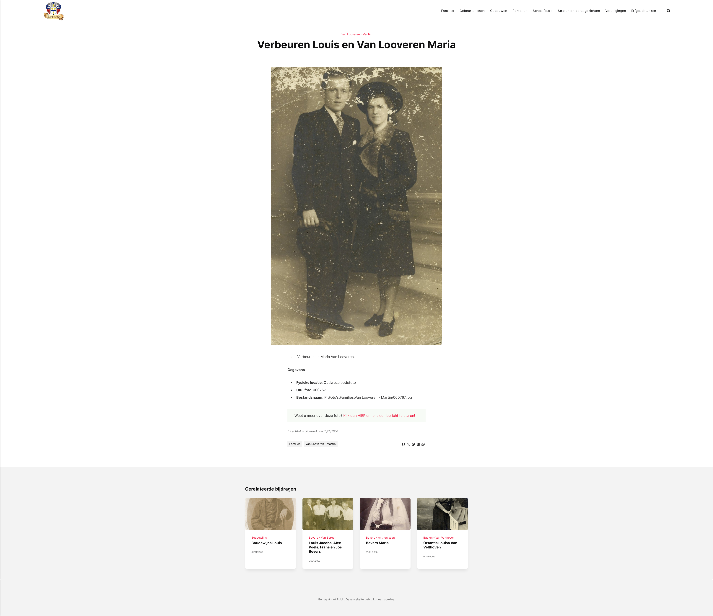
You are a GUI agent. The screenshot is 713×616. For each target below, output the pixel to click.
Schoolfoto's (542, 11)
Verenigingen (615, 11)
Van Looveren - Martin (356, 34)
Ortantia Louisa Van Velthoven (440, 545)
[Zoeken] (668, 10)
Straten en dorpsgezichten (579, 11)
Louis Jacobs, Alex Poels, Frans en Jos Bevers (325, 547)
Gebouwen (498, 11)
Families (447, 11)
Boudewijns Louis (266, 543)
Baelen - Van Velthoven (439, 537)
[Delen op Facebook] (403, 444)
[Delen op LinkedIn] (418, 444)
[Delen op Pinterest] (413, 444)
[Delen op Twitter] (408, 444)
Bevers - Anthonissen (380, 537)
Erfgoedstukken (643, 11)
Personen (519, 11)
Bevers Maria (377, 543)
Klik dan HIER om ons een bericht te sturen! (379, 415)
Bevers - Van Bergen (322, 537)
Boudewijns (259, 537)
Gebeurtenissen (472, 11)
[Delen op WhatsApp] (423, 444)
